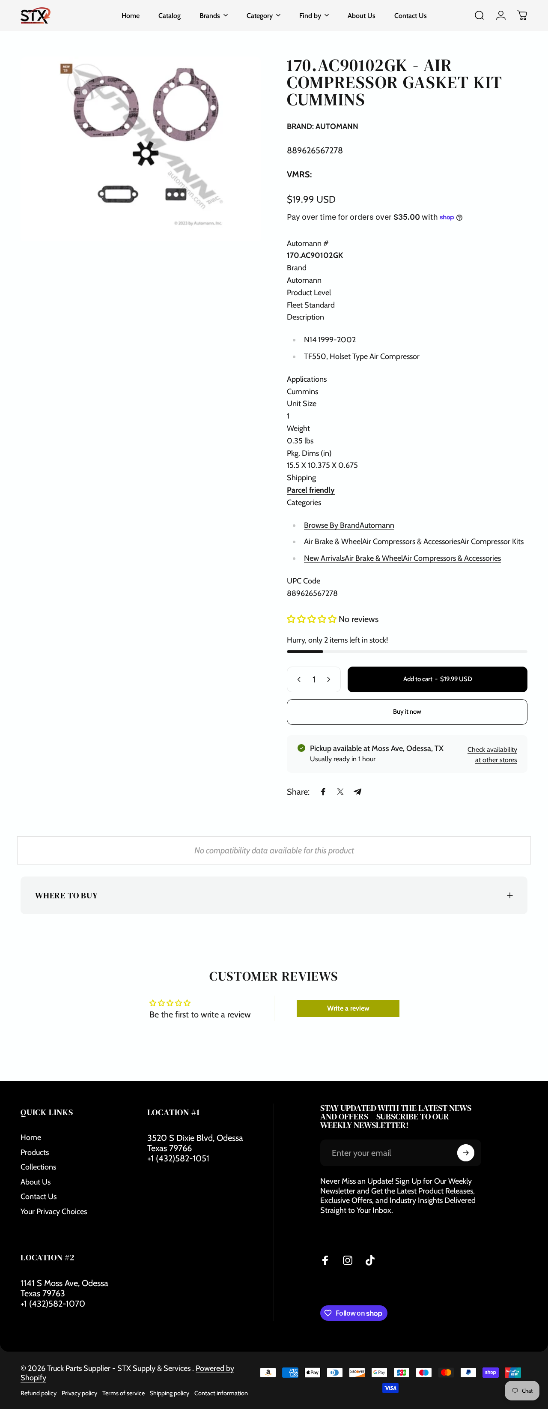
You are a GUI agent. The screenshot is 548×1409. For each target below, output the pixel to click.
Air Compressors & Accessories (411, 541)
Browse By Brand (332, 524)
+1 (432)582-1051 (178, 1158)
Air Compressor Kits (492, 541)
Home (31, 1137)
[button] (313, 619)
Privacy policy (79, 1393)
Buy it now (407, 711)
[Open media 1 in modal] (141, 149)
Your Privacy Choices (54, 1211)
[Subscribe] (465, 1152)
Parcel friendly (311, 490)
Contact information (221, 1393)
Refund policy (39, 1393)
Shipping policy (169, 1393)
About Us (36, 1182)
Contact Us (39, 1196)
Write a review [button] (348, 1008)
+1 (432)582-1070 (53, 1303)
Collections (38, 1167)
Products (35, 1152)
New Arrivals (324, 558)
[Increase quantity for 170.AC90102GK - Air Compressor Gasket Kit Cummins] (330, 679)
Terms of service (123, 1393)
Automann (377, 524)
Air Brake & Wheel (333, 541)
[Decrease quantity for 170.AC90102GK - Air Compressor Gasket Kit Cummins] (297, 679)
